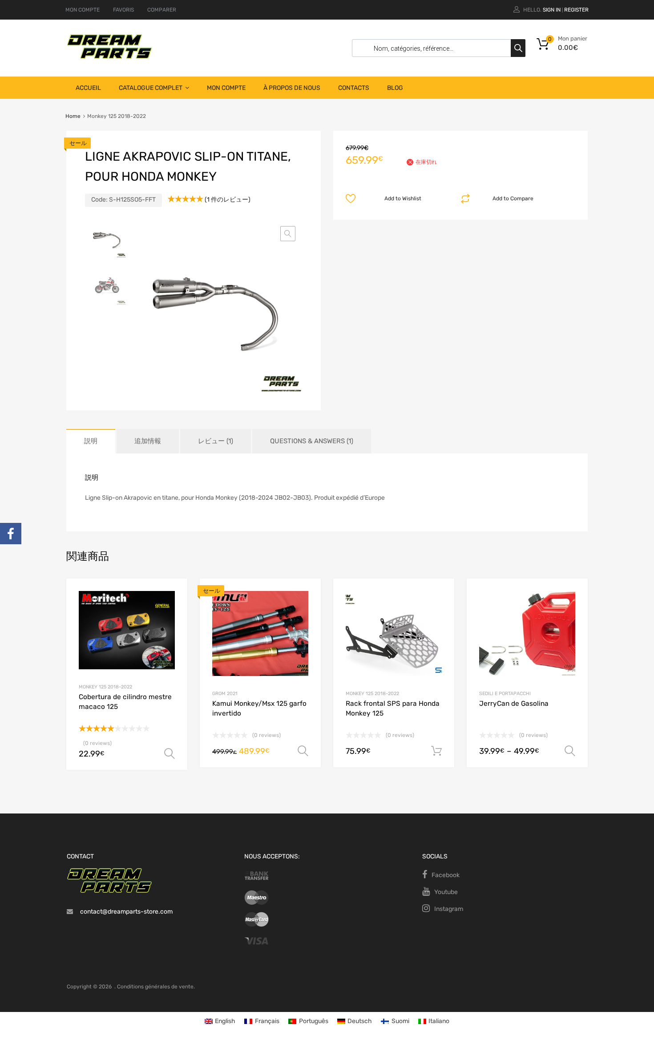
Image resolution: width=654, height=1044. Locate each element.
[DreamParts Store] (109, 57)
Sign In (552, 10)
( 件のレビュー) (227, 199)
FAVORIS (123, 10)
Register (576, 10)
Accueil (88, 88)
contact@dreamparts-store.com (126, 911)
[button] (287, 233)
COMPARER (161, 10)
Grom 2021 (225, 693)
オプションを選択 (169, 754)
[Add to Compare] (172, 609)
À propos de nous (291, 88)
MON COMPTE (82, 10)
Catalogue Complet (150, 88)
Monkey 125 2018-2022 (105, 687)
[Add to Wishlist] (172, 595)
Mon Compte (226, 88)
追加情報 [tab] (147, 441)
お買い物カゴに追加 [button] (436, 751)
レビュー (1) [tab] (215, 441)
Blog (395, 88)
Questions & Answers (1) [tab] (311, 441)
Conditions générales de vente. (156, 986)
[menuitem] (220, 1021)
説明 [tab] (90, 441)
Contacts (353, 88)
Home (73, 116)
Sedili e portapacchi (505, 693)
